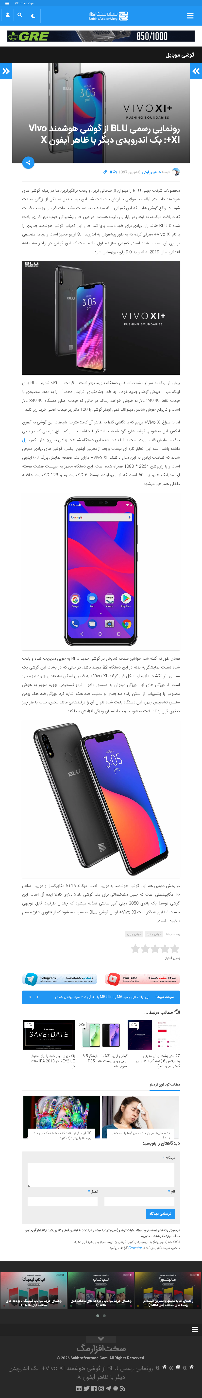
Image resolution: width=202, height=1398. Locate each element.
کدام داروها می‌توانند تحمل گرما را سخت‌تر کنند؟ (141, 1135)
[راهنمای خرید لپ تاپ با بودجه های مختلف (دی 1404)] (101, 1290)
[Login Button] (7, 15)
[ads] (101, 36)
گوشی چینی (134, 934)
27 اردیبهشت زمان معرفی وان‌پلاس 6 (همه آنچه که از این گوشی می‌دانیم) (157, 1061)
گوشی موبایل (180, 55)
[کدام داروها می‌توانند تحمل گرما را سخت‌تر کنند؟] (140, 1117)
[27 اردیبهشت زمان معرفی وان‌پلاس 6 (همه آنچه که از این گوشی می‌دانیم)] (154, 1034)
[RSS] (123, 1388)
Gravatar (135, 1248)
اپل (25, 440)
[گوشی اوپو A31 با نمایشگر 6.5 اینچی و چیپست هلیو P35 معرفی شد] (101, 1034)
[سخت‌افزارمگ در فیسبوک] (94, 1388)
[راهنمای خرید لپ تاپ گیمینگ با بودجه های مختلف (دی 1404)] (33, 1290)
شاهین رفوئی (151, 172)
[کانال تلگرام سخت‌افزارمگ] (108, 1388)
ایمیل (93, 1192)
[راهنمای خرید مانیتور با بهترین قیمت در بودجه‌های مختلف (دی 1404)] (168, 1290)
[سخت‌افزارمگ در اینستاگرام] (101, 1388)
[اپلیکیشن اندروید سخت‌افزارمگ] (115, 1388)
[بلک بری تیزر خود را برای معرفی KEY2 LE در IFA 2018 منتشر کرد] (49, 1034)
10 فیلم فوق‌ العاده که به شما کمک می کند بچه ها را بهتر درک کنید (62, 1135)
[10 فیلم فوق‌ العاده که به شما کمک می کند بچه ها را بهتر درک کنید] (61, 1117)
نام (171, 1192)
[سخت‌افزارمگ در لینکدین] (79, 1388)
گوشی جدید (154, 934)
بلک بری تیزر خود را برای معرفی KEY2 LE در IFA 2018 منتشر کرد (52, 1061)
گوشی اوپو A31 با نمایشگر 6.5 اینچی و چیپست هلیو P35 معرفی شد (105, 1061)
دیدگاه (169, 1158)
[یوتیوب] (142, 979)
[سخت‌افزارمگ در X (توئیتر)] (86, 1388)
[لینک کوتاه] (105, 172)
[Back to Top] (101, 1339)
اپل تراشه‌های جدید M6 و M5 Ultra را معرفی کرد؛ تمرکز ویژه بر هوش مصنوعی (102, 999)
